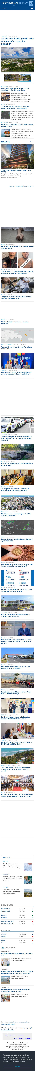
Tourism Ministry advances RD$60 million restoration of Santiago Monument (11, 891)
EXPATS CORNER (10, 948)
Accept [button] (17, 1066)
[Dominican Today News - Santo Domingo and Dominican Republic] (17, 3)
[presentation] (31, 141)
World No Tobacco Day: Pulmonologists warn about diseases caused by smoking (11, 866)
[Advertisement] (17, 19)
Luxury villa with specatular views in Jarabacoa (15, 170)
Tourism (4, 36)
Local (3, 104)
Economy (4, 86)
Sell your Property (29, 186)
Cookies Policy (27, 1038)
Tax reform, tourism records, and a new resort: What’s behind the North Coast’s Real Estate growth (16, 769)
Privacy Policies (18, 1038)
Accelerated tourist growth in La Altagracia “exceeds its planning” (17, 41)
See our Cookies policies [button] (17, 1062)
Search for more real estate (16, 186)
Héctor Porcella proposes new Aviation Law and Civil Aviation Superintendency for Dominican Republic (16, 641)
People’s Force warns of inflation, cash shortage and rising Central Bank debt (13, 879)
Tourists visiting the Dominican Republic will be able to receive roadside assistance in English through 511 (16, 438)
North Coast (6, 765)
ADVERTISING (11, 1035)
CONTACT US (20, 1035)
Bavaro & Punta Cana (8, 345)
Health (5, 861)
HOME (5, 1035)
